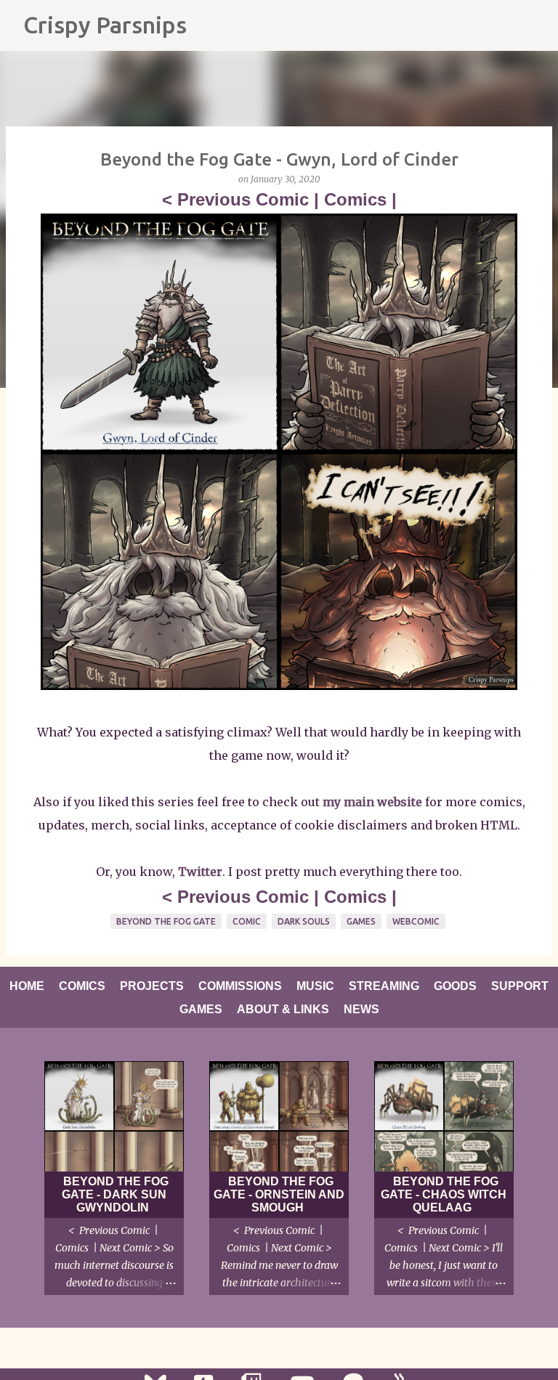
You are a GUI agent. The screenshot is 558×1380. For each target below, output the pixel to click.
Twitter (200, 871)
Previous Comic (243, 199)
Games (361, 921)
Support (520, 986)
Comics (355, 199)
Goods (455, 986)
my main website (372, 802)
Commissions (240, 986)
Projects (152, 986)
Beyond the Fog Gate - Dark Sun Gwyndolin (115, 1194)
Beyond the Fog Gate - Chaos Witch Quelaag (443, 1194)
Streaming (384, 986)
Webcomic (416, 921)
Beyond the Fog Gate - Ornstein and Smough (279, 1194)
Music (315, 986)
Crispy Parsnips (105, 25)
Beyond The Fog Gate (166, 921)
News (361, 1009)
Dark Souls (304, 921)
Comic (246, 921)
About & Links (283, 1009)
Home (26, 986)
